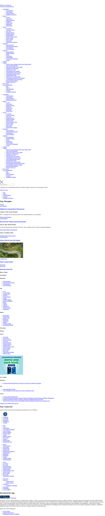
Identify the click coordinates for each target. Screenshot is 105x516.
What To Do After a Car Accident (14, 67)
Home (7, 54)
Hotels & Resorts (10, 34)
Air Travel (8, 28)
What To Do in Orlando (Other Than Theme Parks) (18, 64)
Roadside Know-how (11, 14)
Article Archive (10, 481)
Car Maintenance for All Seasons (14, 79)
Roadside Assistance (11, 92)
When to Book (6, 353)
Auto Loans (9, 18)
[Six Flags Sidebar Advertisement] (8, 229)
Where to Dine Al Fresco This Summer (10, 240)
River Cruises (9, 39)
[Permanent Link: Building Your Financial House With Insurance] (2, 204)
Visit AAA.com (4, 190)
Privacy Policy (6, 511)
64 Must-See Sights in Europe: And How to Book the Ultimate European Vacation (23, 399)
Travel (4, 27)
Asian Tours (6, 338)
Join (7, 86)
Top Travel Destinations (12, 65)
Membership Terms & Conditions (11, 514)
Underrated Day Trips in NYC (13, 72)
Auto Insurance (10, 45)
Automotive (6, 9)
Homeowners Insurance (12, 46)
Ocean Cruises (9, 38)
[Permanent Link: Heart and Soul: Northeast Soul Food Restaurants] (5, 217)
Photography (6, 306)
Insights (5, 303)
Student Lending (10, 20)
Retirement (8, 24)
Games (8, 60)
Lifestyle (5, 50)
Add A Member (10, 89)
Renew (8, 87)
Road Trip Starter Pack (6, 269)
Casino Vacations (10, 29)
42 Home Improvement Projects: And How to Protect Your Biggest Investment (22, 383)
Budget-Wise (9, 25)
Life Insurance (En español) (13, 71)
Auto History (9, 12)
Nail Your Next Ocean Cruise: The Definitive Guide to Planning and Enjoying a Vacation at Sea (26, 400)
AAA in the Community (12, 58)
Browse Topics (9, 482)
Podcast (5, 61)
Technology (9, 56)
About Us (5, 480)
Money (5, 16)
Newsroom (5, 487)
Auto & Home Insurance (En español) (15, 78)
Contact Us (6, 484)
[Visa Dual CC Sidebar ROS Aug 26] (11, 374)
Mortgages (8, 21)
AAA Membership (7, 85)
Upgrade (8, 90)
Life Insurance (9, 47)
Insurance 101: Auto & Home (13, 76)
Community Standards (11, 485)
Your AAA (5, 478)
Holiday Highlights (7, 301)
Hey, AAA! (6, 83)
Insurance (5, 43)
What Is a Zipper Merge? (6, 261)
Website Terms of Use (8, 512)
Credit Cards (9, 23)
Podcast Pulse (9, 57)
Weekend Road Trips (11, 75)
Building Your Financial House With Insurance (12, 209)
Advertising (6, 488)
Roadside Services (7, 442)
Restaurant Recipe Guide (9, 389)
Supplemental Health (8, 325)
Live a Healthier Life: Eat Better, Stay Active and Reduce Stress (18, 390)
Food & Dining (10, 52)
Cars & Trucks (9, 10)
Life (4, 425)
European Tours (10, 32)
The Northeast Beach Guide (13, 74)
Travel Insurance (10, 49)
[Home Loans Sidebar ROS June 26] (9, 403)
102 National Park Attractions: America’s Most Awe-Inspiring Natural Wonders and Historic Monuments (28, 398)
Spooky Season (7, 308)
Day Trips (8, 31)
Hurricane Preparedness (12, 80)
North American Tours (11, 36)
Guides (5, 63)
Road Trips (9, 41)
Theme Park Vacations (11, 42)
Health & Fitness (10, 53)
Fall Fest (5, 295)
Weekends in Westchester (12, 68)
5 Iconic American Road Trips (10, 396)
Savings (8, 17)
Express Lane (6, 294)
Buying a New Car (10, 82)
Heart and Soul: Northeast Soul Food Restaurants (13, 221)
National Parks (9, 35)
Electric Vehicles (10, 13)
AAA (4, 291)
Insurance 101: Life (11, 69)
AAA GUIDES (7, 489)
